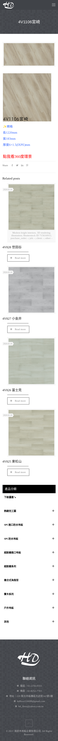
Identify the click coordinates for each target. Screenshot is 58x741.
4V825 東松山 (12, 461)
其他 (6, 621)
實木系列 (9, 594)
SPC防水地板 (11, 538)
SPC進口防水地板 (13, 525)
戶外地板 (9, 608)
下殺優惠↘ (10, 497)
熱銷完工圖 (10, 511)
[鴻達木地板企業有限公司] (8, 5)
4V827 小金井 (12, 318)
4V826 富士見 (12, 390)
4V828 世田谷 (12, 247)
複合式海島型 (11, 580)
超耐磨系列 (10, 566)
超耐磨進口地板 (12, 552)
